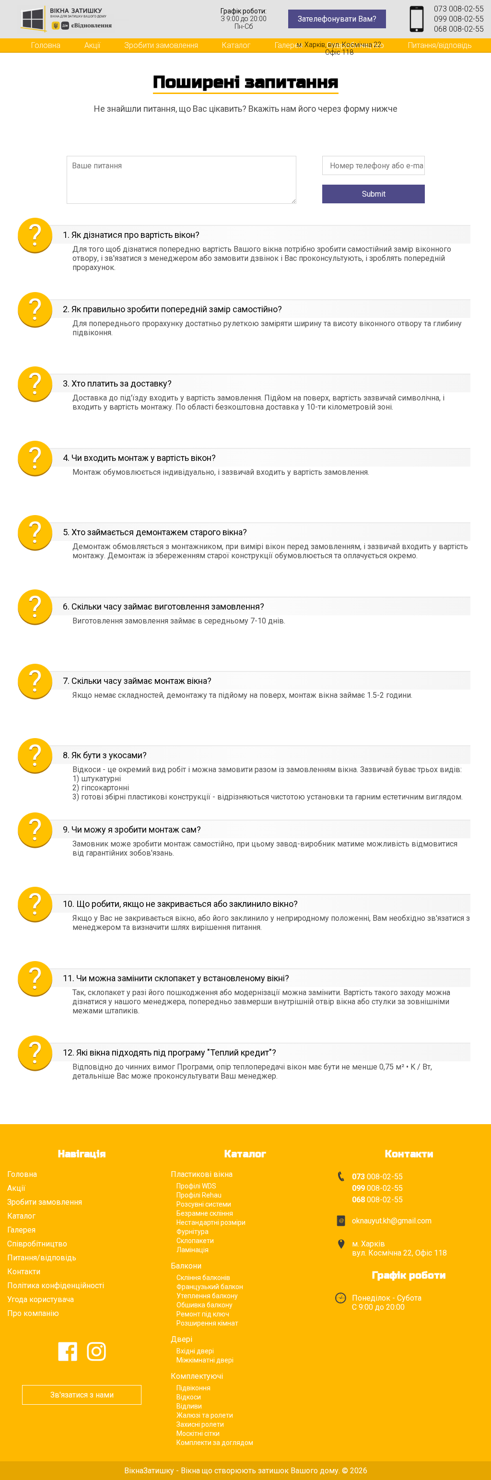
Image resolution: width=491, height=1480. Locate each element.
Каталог (236, 45)
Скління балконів (203, 1277)
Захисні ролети (200, 1424)
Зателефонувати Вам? (337, 18)
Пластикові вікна (202, 1174)
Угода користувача (40, 1299)
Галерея (289, 45)
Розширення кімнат (207, 1323)
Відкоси (188, 1397)
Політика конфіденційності (55, 1285)
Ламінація (192, 1250)
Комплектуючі (197, 1376)
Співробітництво (37, 1243)
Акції (92, 45)
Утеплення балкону (207, 1296)
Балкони (186, 1265)
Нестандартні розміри (211, 1222)
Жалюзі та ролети (204, 1415)
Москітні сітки (198, 1433)
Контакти (47, 56)
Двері (181, 1339)
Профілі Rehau (199, 1195)
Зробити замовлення (161, 45)
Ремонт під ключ (202, 1314)
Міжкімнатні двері (205, 1360)
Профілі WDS (196, 1186)
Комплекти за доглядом (214, 1442)
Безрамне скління (204, 1213)
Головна (45, 45)
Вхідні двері (195, 1351)
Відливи (189, 1406)
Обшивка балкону (204, 1305)
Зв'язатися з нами (82, 1394)
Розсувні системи (203, 1204)
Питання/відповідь (440, 45)
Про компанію (33, 1313)
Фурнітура (192, 1231)
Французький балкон (209, 1287)
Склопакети (195, 1241)
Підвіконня (193, 1388)
